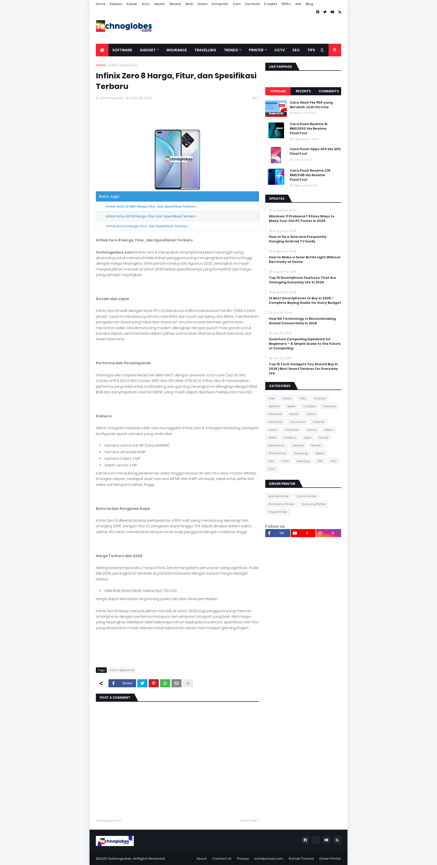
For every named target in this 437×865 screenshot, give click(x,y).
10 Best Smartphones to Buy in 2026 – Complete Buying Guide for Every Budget (305, 300)
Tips (271, 461)
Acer (272, 398)
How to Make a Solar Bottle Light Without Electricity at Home (304, 259)
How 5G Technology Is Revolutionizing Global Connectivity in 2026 (302, 321)
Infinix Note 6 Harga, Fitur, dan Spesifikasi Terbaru (147, 226)
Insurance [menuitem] (176, 50)
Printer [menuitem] (256, 50)
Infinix (311, 414)
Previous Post (109, 820)
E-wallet (270, 4)
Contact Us (221, 858)
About (201, 858)
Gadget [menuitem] (148, 50)
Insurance (297, 422)
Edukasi (116, 4)
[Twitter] (142, 683)
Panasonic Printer (281, 504)
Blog (309, 4)
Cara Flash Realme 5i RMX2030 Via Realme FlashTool (308, 128)
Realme (298, 445)
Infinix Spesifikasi (123, 65)
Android (319, 398)
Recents (303, 91)
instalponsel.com (268, 858)
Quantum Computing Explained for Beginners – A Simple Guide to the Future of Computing (305, 344)
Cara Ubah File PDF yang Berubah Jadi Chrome (311, 104)
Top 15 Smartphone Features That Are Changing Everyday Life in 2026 (302, 280)
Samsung (301, 453)
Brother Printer (279, 496)
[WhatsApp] (165, 683)
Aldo (303, 398)
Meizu (329, 430)
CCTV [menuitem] (279, 50)
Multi (189, 4)
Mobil (272, 438)
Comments (329, 91)
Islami (202, 4)
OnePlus (290, 438)
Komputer (220, 4)
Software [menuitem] (122, 50)
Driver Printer (330, 858)
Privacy (243, 858)
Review (316, 445)
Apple (291, 406)
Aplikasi (274, 406)
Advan (287, 398)
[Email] (176, 683)
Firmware (275, 414)
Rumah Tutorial (301, 858)
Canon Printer (306, 496)
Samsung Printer (313, 504)
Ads (298, 4)
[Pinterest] (154, 683)
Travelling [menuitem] (205, 50)
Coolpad (309, 406)
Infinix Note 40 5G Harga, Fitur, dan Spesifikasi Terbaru (150, 216)
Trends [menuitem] (231, 50)
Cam (237, 4)
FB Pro (286, 4)
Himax (294, 414)
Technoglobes (119, 858)
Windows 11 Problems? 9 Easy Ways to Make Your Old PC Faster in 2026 (302, 218)
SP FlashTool (277, 453)
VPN (320, 461)
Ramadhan (277, 445)
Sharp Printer (278, 512)
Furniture (252, 4)
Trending (303, 461)
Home (100, 4)
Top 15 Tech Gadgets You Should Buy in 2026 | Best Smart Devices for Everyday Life (303, 369)
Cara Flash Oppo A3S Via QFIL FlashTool (315, 151)
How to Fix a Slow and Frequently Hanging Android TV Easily (297, 239)
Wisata (175, 4)
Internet (318, 422)
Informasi (275, 422)
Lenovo (312, 430)
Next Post (248, 820)
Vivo (333, 461)
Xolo (272, 469)
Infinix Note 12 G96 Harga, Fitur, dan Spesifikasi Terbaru (151, 206)
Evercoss (329, 406)
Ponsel (324, 438)
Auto (146, 4)
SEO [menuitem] (296, 50)
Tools (285, 461)
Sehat (319, 453)
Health (159, 4)
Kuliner (132, 4)
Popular (278, 91)
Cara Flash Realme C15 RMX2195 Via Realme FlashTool (310, 175)
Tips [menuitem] (311, 50)
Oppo (307, 438)
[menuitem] (102, 50)
